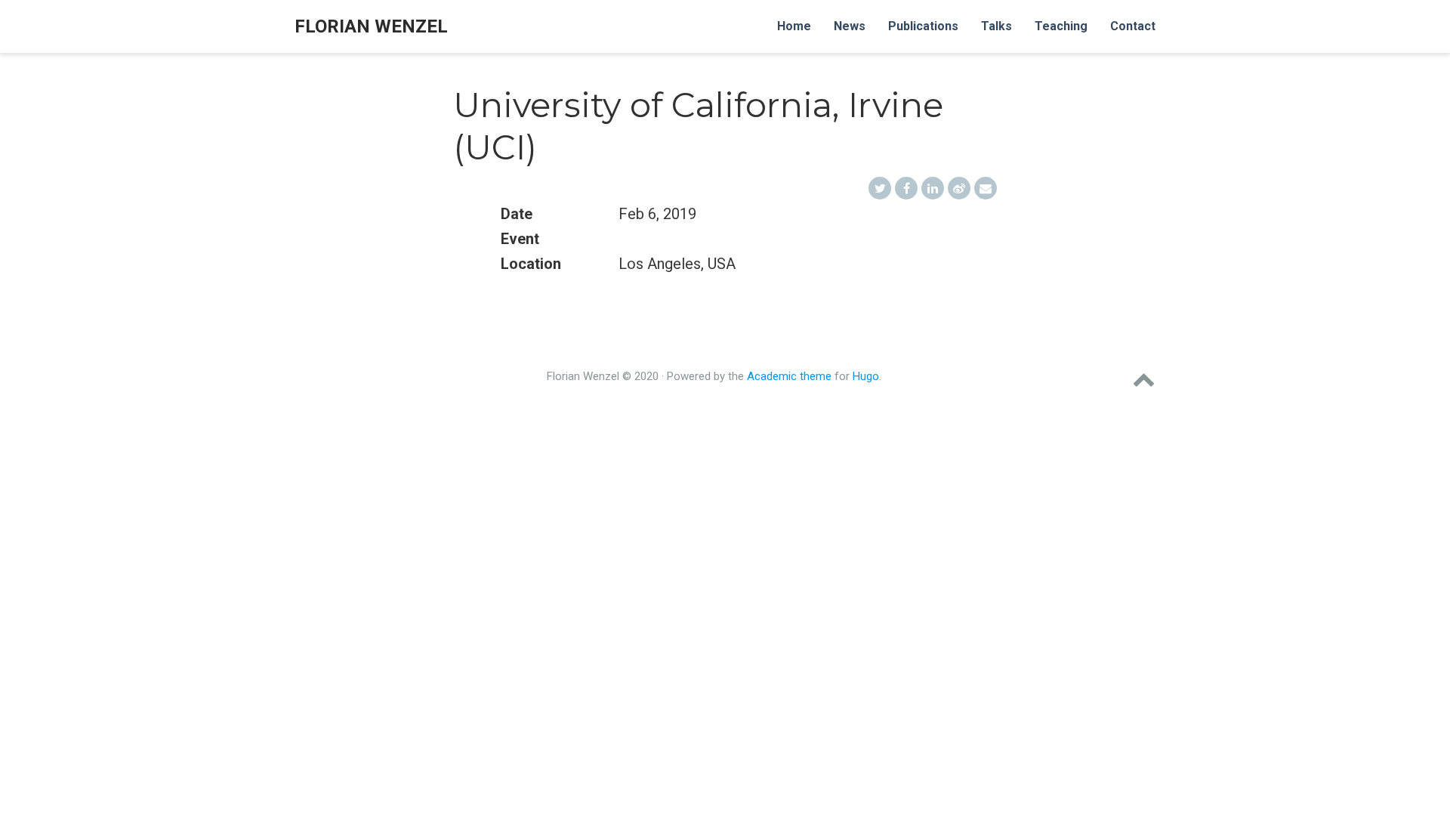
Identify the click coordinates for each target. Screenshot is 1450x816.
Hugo (866, 376)
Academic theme (789, 376)
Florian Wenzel (371, 26)
